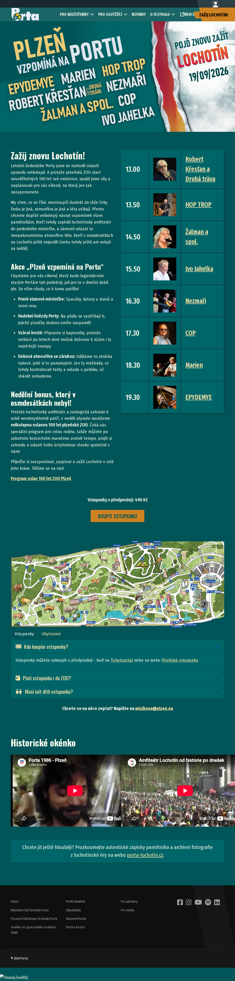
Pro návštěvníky (74, 14)
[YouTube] (198, 904)
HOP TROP (198, 205)
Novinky (139, 14)
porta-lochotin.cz (145, 855)
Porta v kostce (75, 927)
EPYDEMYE (198, 397)
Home (15, 902)
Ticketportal (122, 660)
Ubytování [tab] (51, 633)
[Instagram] (189, 904)
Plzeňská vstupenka (180, 660)
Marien (194, 365)
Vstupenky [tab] (24, 633)
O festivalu (160, 14)
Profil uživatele (75, 902)
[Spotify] (208, 904)
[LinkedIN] (217, 904)
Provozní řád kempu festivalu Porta (34, 919)
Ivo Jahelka (199, 269)
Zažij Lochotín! (213, 15)
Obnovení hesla (76, 919)
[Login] (215, 4)
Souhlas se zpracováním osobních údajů (33, 929)
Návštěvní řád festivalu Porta (30, 910)
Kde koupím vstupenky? (46, 646)
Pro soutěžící (110, 14)
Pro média (127, 910)
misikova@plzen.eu (154, 708)
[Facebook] (180, 904)
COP (190, 333)
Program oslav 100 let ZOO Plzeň (41, 478)
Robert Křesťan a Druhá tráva (200, 169)
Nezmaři (195, 301)
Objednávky (73, 910)
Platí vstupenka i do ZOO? (47, 678)
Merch (189, 14)
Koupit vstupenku (117, 516)
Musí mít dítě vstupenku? (49, 691)
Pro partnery (129, 902)
